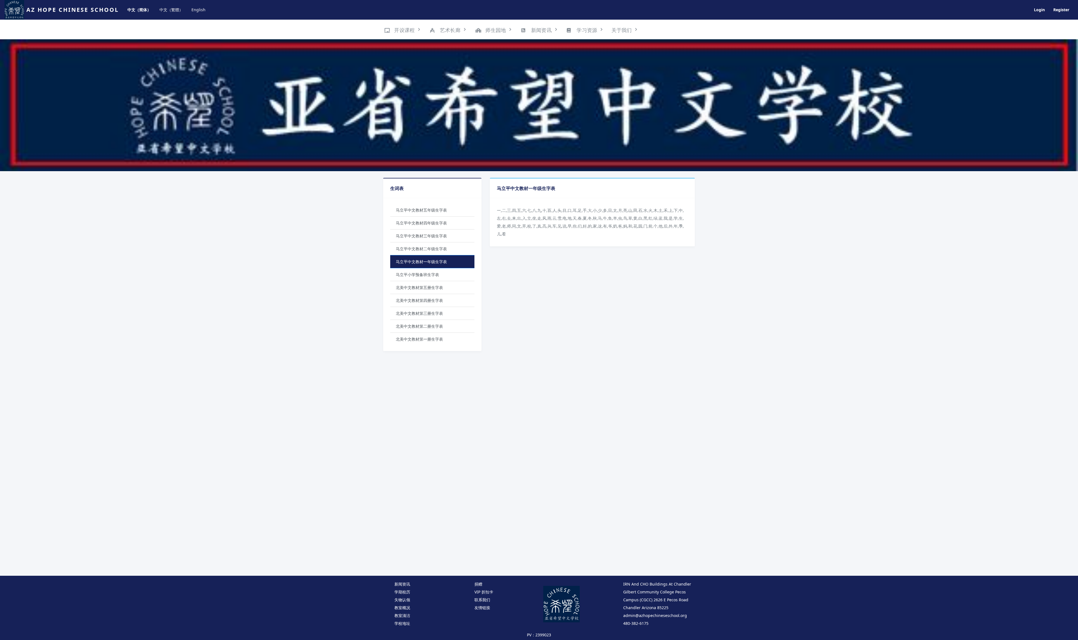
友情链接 (482, 607)
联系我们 (482, 599)
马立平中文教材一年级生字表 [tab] (421, 261)
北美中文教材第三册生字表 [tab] (419, 313)
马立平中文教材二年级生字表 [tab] (421, 248)
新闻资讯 (402, 584)
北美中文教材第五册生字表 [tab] (419, 287)
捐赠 (478, 584)
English (198, 9)
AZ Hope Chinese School (72, 9)
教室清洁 (402, 615)
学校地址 (402, 623)
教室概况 (402, 607)
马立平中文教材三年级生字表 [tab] (421, 235)
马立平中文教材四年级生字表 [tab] (421, 223)
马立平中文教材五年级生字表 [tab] (421, 210)
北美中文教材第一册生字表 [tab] (419, 339)
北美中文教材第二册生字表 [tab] (419, 326)
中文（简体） (139, 9)
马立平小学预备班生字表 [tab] (417, 274)
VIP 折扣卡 (483, 592)
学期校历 (402, 592)
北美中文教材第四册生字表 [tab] (419, 300)
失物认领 (402, 599)
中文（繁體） (171, 9)
